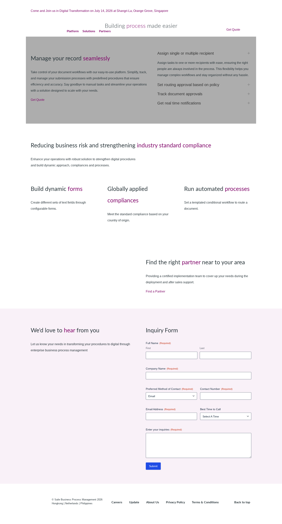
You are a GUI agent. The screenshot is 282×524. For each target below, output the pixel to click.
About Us (152, 502)
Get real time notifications (179, 103)
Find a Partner (155, 291)
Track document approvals (179, 94)
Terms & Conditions (205, 502)
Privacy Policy (175, 502)
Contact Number (216, 388)
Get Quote (233, 29)
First (148, 348)
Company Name (162, 368)
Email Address (161, 409)
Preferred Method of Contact (169, 388)
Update (134, 502)
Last (202, 348)
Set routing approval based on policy (188, 85)
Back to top (242, 502)
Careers (116, 502)
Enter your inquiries (164, 429)
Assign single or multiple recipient (185, 53)
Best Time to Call (210, 409)
